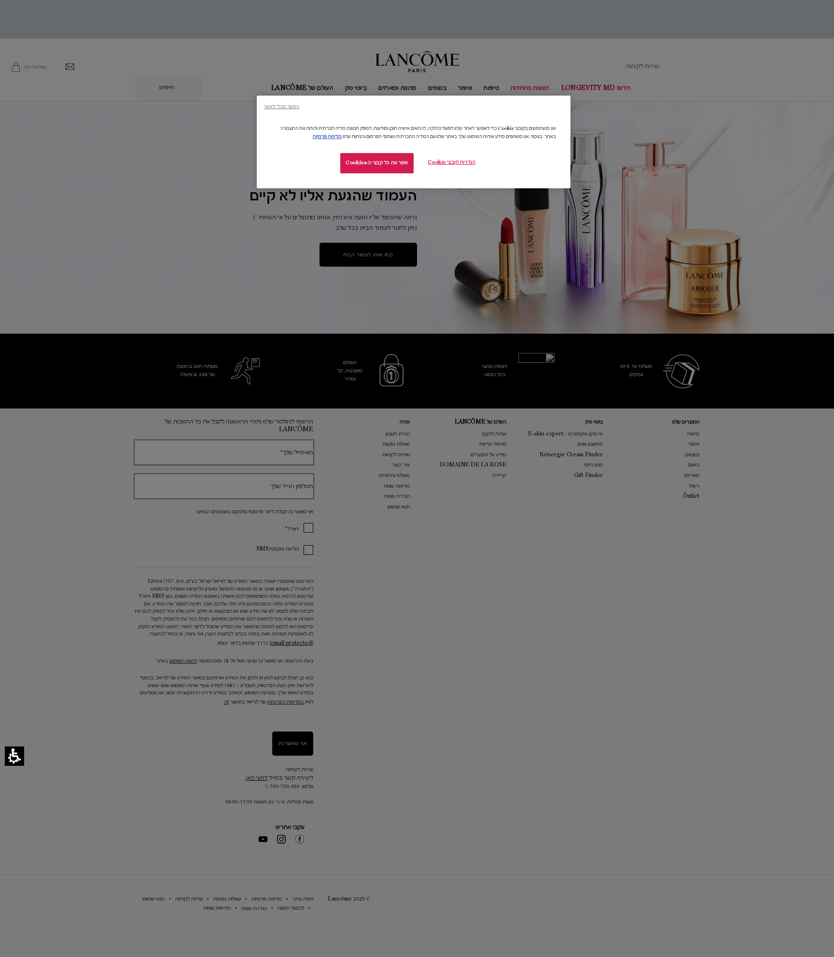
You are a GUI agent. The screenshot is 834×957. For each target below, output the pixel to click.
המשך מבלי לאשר (281, 106)
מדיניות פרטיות (327, 137)
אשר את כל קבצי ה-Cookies (377, 163)
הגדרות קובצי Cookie (451, 162)
